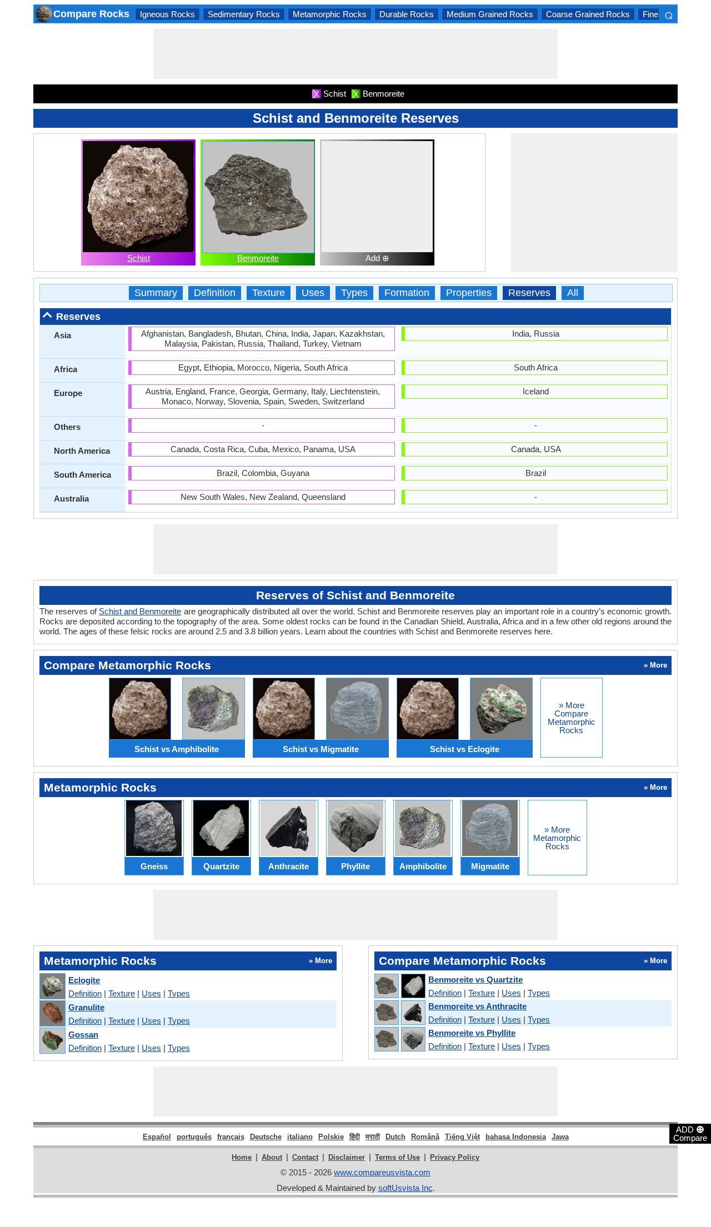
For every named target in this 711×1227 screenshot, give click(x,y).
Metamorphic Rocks (330, 14)
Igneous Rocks (167, 14)
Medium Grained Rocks (490, 14)
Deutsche (266, 1137)
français (230, 1137)
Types (354, 293)
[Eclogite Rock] (51, 986)
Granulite (86, 1007)
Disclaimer (346, 1157)
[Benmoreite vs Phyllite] (399, 1040)
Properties (469, 293)
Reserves (529, 293)
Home (242, 1157)
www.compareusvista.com (382, 1172)
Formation (406, 293)
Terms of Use (397, 1157)
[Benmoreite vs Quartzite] (399, 986)
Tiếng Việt (462, 1137)
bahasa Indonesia (515, 1137)
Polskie (331, 1137)
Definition (215, 293)
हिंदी (354, 1137)
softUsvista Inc (405, 1188)
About (272, 1157)
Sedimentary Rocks (244, 14)
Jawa (560, 1137)
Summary (155, 293)
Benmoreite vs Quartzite (475, 979)
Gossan (83, 1034)
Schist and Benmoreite (140, 611)
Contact (305, 1157)
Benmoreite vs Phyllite (471, 1033)
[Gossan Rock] (51, 1041)
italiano (300, 1137)
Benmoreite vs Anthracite (477, 1006)
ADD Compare (690, 1133)
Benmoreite (258, 258)
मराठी (372, 1137)
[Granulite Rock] (51, 1014)
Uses (313, 293)
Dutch (395, 1137)
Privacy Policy (454, 1157)
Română (425, 1137)
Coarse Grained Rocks (588, 14)
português (194, 1137)
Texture (268, 293)
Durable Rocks (406, 14)
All (572, 293)
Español (157, 1137)
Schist (138, 258)
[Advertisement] (355, 54)
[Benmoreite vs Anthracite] (399, 1013)
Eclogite (84, 980)
